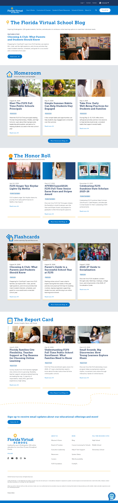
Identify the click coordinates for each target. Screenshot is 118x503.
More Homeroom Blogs (58, 141)
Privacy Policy (11, 492)
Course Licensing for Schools (81, 445)
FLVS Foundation (56, 464)
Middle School (96, 445)
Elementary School (98, 449)
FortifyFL (74, 464)
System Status (76, 454)
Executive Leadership (58, 449)
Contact (88, 3)
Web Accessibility (77, 459)
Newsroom (54, 454)
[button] (82, 3)
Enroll (104, 10)
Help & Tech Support (78, 449)
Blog (73, 440)
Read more (14, 56)
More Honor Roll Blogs (58, 222)
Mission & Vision (56, 440)
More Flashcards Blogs (58, 304)
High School (96, 440)
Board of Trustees (57, 445)
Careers (94, 3)
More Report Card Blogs (58, 393)
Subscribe (13, 422)
